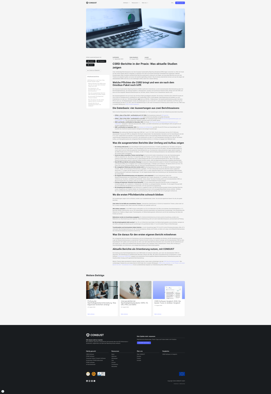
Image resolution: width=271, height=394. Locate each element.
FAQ (113, 360)
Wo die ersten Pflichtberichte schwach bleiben (95, 97)
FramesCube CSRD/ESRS (124, 256)
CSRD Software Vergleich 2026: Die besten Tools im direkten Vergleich (167, 302)
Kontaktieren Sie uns (127, 264)
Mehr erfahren (91, 314)
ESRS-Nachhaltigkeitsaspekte (171, 261)
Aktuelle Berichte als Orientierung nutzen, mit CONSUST (94, 105)
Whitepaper (115, 358)
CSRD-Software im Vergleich (169, 354)
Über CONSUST (141, 354)
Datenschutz (182, 383)
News (113, 354)
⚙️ (2, 391)
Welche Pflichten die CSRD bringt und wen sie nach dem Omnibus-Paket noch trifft (97, 85)
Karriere (139, 356)
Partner (139, 358)
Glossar (114, 362)
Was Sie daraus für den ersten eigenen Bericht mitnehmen (96, 100)
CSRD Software (90, 354)
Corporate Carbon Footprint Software (96, 358)
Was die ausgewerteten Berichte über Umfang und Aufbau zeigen (96, 93)
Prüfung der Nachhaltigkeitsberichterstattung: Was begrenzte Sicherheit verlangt (102, 303)
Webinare (114, 356)
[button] (128, 3)
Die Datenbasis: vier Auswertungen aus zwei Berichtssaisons (94, 90)
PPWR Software (90, 356)
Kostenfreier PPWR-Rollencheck (94, 360)
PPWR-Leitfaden (90, 362)
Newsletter (114, 366)
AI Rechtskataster (90, 364)
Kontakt (139, 360)
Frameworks (115, 364)
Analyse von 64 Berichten (146, 127)
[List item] (94, 381)
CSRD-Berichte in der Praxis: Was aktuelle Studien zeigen (96, 81)
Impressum (176, 383)
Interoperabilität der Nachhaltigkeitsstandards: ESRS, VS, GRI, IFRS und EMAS (134, 303)
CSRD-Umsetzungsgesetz (132, 104)
